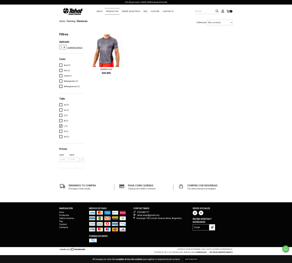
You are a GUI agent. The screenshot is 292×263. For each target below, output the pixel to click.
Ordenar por (201, 22)
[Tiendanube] (72, 250)
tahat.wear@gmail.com (148, 215)
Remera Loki (106, 69)
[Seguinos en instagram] (195, 213)
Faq (145, 11)
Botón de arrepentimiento (221, 252)
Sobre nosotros (131, 11)
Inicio (100, 11)
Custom (155, 11)
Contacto (168, 11)
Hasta (71, 155)
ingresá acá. (201, 252)
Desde (61, 155)
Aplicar (81, 159)
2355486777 (143, 212)
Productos (112, 11)
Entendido (191, 259)
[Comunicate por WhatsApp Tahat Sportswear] (285, 248)
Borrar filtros (75, 48)
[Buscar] (217, 11)
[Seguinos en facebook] (201, 213)
